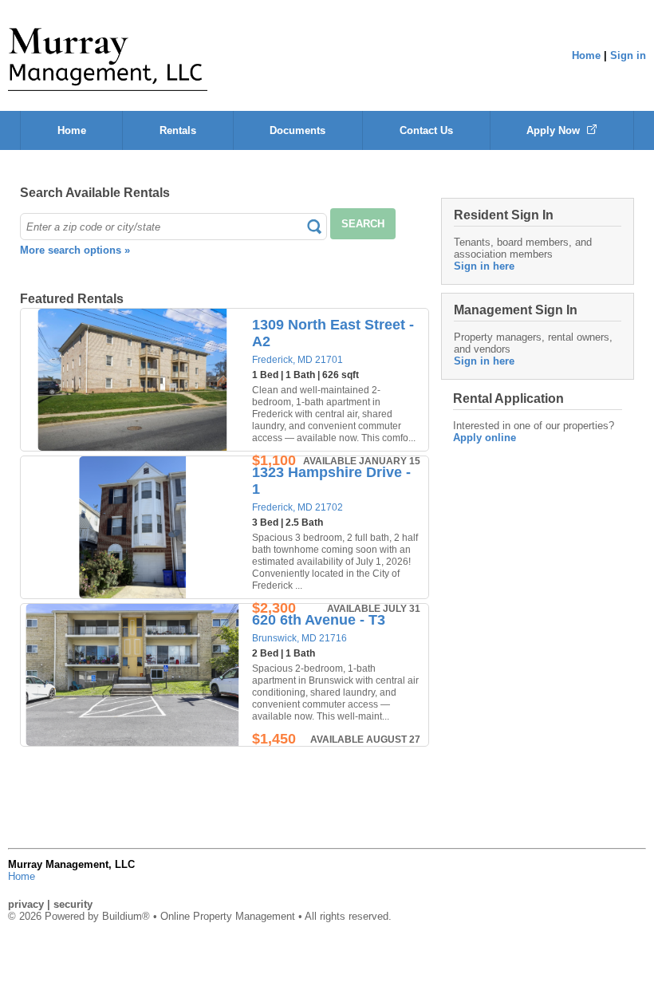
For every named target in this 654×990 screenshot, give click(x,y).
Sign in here (484, 266)
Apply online (484, 438)
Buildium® (126, 916)
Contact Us (426, 130)
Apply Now (554, 130)
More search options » (75, 250)
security (73, 904)
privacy (26, 904)
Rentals (178, 130)
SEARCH (362, 224)
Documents (297, 130)
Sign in (628, 55)
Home (586, 55)
